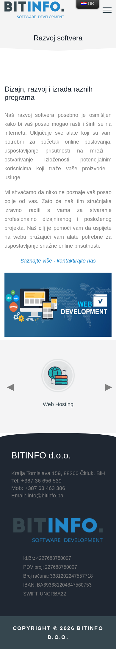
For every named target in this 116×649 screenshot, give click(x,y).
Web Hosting (58, 404)
